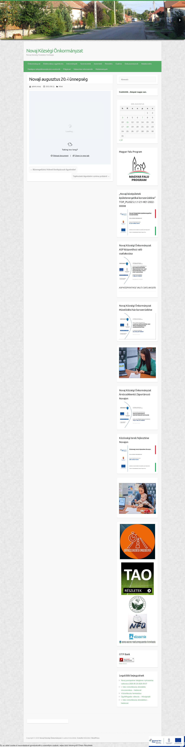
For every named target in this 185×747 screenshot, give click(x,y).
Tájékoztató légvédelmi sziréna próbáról (91, 176)
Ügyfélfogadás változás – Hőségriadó (135, 697)
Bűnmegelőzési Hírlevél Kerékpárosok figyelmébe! (53, 169)
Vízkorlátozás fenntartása (131, 693)
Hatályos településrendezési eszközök (44, 69)
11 (127, 122)
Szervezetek (85, 64)
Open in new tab (82, 156)
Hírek (61, 86)
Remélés (109, 64)
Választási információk (83, 69)
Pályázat (67, 69)
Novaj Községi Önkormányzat (54, 50)
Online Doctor (123, 663)
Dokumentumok (131, 64)
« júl (121, 140)
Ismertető (98, 64)
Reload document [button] (60, 156)
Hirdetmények (102, 69)
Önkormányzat (34, 64)
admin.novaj (36, 86)
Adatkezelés (146, 64)
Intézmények (71, 64)
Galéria (119, 64)
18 (127, 127)
